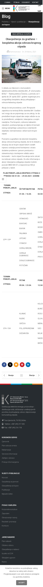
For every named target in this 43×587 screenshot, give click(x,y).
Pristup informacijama (10, 462)
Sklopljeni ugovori (8, 558)
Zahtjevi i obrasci (8, 458)
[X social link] (10, 364)
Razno (4, 562)
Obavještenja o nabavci (10, 549)
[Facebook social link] (4, 364)
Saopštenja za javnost (10, 482)
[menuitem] (39, 5)
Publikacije (6, 490)
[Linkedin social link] (28, 364)
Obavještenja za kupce (21, 34)
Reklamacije (6, 450)
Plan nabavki (6, 541)
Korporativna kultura (9, 509)
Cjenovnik (5, 442)
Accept (22, 583)
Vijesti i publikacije (18, 22)
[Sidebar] (3, 179)
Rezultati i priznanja (9, 522)
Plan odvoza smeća (9, 446)
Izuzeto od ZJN (7, 553)
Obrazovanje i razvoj (9, 518)
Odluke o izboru (7, 545)
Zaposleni (5, 513)
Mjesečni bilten (7, 494)
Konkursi (5, 526)
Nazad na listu (21, 375)
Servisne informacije (9, 454)
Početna (5, 22)
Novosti (5, 478)
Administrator (15, 52)
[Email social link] (16, 364)
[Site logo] (21, 8)
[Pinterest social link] (22, 364)
